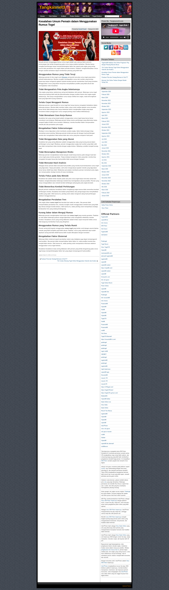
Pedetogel (104, 241)
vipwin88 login (105, 372)
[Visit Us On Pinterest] (115, 49)
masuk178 (104, 384)
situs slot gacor (105, 428)
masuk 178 (104, 378)
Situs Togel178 (105, 247)
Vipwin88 (103, 250)
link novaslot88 (105, 297)
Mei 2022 (104, 145)
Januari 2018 (105, 195)
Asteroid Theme (126, 586)
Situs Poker (105, 208)
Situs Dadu (104, 405)
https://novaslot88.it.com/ (108, 339)
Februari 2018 (105, 192)
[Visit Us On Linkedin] (125, 49)
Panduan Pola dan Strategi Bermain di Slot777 (54, 259)
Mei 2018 (104, 186)
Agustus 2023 (105, 112)
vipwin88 (103, 262)
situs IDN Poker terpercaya (114, 509)
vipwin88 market (105, 265)
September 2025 (106, 91)
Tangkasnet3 (52, 7)
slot (105, 482)
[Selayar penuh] (128, 37)
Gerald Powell (82, 29)
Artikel (63, 16)
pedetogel (104, 342)
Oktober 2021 (105, 154)
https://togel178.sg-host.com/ (109, 393)
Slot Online (53, 16)
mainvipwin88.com (106, 253)
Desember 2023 (106, 100)
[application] (115, 31)
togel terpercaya (105, 369)
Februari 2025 (105, 94)
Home (42, 16)
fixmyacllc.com (105, 277)
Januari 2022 (105, 148)
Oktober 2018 (105, 183)
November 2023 (106, 103)
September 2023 (106, 109)
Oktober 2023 (105, 106)
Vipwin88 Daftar (105, 399)
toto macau (104, 223)
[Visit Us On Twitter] (105, 49)
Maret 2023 (105, 118)
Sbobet (103, 437)
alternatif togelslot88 (107, 256)
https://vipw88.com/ (106, 268)
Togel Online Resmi (106, 283)
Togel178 (103, 318)
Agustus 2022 (105, 136)
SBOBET (104, 354)
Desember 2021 (106, 151)
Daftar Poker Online (107, 205)
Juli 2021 (104, 160)
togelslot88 (104, 259)
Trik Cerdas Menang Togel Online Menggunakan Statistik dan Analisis (77, 261)
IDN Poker (104, 226)
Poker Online (75, 16)
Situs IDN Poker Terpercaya (109, 500)
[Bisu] (125, 37)
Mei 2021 (104, 163)
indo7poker (104, 234)
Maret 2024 (105, 97)
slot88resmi (104, 446)
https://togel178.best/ (107, 390)
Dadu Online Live (106, 402)
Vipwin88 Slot (105, 291)
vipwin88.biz (104, 220)
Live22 (103, 468)
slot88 (103, 330)
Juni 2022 (104, 142)
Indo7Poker (104, 425)
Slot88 (103, 309)
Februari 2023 (105, 121)
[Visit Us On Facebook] (110, 49)
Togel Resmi (104, 244)
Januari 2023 (105, 124)
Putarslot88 (104, 303)
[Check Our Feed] (113, 55)
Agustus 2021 (105, 157)
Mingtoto (64, 77)
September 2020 (106, 166)
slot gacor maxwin (106, 431)
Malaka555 (104, 396)
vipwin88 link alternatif (107, 443)
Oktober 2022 (105, 130)
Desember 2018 (106, 178)
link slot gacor (105, 280)
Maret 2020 (105, 169)
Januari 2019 (105, 175)
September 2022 (106, 133)
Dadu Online (104, 408)
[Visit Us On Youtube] (120, 49)
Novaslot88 (104, 375)
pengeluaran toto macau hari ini (110, 549)
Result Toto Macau (106, 410)
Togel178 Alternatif (106, 336)
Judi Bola (85, 16)
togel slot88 (104, 351)
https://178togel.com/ (107, 387)
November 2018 (106, 181)
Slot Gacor (104, 229)
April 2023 (104, 115)
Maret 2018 (105, 189)
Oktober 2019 (105, 172)
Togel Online (97, 16)
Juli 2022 (104, 139)
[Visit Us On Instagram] (118, 55)
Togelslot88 (104, 217)
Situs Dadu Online (121, 526)
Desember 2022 (106, 127)
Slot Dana (104, 333)
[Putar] (104, 37)
